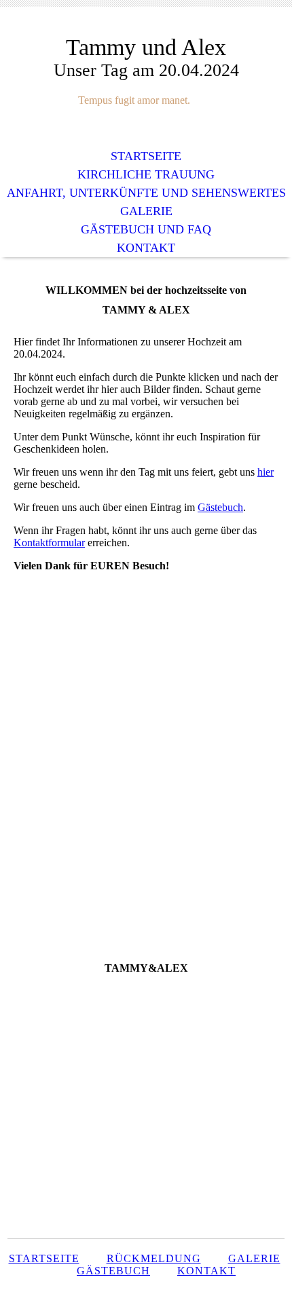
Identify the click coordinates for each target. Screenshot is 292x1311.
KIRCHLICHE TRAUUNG (146, 174)
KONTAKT (146, 247)
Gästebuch (220, 507)
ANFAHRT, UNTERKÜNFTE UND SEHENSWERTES (146, 193)
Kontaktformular (49, 542)
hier (265, 472)
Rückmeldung (154, 1258)
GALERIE (146, 211)
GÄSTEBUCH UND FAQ (146, 229)
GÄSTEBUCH (113, 1270)
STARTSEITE (146, 156)
